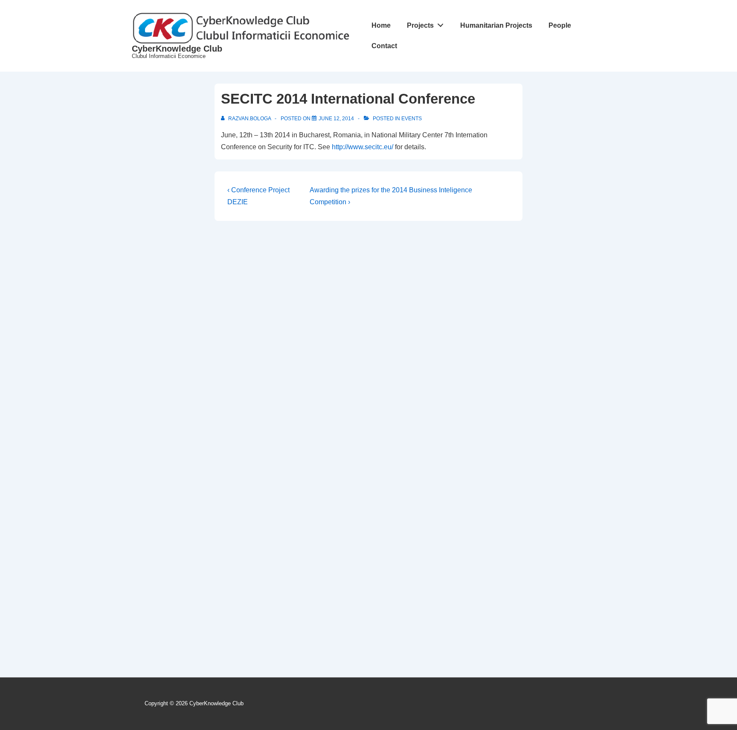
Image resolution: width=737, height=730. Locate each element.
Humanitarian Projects (496, 25)
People (559, 25)
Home (381, 25)
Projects (420, 25)
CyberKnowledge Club (177, 48)
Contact (384, 45)
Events (411, 119)
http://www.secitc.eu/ (362, 147)
